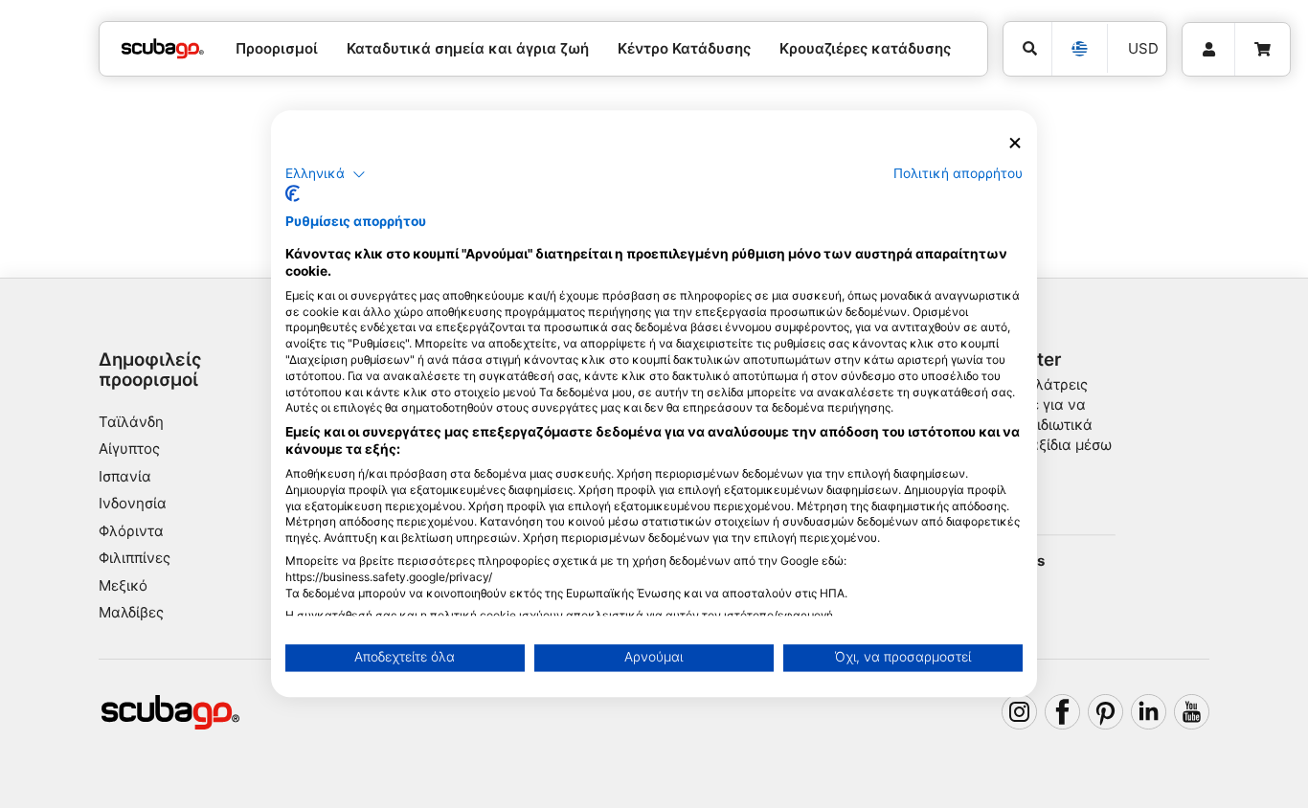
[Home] (163, 49)
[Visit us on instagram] (1020, 712)
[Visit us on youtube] (1192, 712)
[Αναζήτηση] (1027, 49)
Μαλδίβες (131, 612)
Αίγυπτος (129, 448)
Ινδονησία (133, 503)
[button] (325, 174)
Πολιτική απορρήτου (958, 173)
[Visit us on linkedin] (1149, 712)
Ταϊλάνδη (131, 422)
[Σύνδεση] (1208, 50)
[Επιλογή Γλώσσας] (1079, 49)
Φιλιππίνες (134, 558)
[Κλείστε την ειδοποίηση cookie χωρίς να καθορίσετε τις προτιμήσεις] (1015, 143)
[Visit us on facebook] (1063, 712)
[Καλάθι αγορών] (1262, 50)
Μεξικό (123, 585)
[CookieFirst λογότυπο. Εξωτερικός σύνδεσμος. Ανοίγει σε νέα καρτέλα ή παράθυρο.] (292, 194)
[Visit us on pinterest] (1106, 712)
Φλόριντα (131, 531)
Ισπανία (125, 476)
